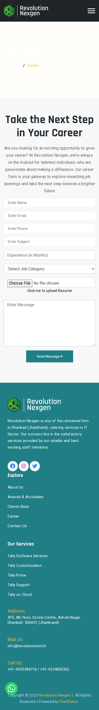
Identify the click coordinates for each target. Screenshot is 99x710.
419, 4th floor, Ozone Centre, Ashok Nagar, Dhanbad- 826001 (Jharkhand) (44, 620)
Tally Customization (25, 565)
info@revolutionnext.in (27, 646)
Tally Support (19, 585)
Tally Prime (17, 575)
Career (13, 516)
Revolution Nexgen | (56, 695)
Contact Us (17, 526)
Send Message (48, 356)
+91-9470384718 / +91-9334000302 (38, 669)
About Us (16, 487)
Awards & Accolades (26, 497)
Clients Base (18, 506)
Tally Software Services (28, 556)
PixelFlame (69, 701)
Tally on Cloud (20, 594)
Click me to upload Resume (49, 291)
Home (15, 65)
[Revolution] (26, 11)
